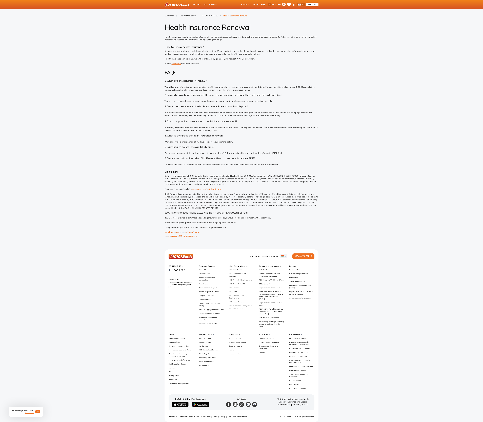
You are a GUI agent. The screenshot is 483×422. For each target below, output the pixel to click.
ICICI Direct (233, 292)
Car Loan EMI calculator (298, 352)
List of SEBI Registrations (269, 318)
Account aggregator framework (211, 310)
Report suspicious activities (209, 292)
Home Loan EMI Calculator (299, 348)
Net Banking (203, 346)
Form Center (203, 284)
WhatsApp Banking (206, 354)
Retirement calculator (297, 370)
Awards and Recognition (269, 342)
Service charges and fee (298, 274)
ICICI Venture (234, 288)
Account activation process (300, 298)
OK (38, 412)
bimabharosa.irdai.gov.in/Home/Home (182, 232)
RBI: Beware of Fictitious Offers (271, 280)
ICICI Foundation (235, 270)
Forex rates (293, 277)
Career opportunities (177, 338)
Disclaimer (206, 416)
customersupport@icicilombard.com (181, 236)
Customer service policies (179, 346)
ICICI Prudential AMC (237, 284)
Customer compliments (208, 324)
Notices (262, 352)
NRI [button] (204, 4)
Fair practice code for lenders (180, 360)
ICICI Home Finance (236, 302)
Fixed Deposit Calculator (299, 338)
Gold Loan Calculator (297, 388)
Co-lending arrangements (179, 383)
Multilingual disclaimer (177, 364)
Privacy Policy (219, 416)
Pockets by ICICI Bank (207, 358)
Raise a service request (208, 288)
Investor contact (235, 354)
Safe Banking (264, 270)
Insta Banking (204, 365)
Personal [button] (196, 4)
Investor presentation (237, 342)
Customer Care (204, 274)
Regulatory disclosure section (271, 288)
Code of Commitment (237, 416)
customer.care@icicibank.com (206, 189)
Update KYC (173, 379)
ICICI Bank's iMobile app (208, 350)
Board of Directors (266, 338)
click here (176, 63)
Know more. (29, 413)
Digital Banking (205, 338)
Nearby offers (174, 376)
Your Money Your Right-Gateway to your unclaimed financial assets (271, 324)
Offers (171, 372)
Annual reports (235, 338)
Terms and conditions (298, 281)
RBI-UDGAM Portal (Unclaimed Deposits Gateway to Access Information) (271, 311)
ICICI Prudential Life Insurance (240, 280)
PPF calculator (295, 384)
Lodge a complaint (206, 295)
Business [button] (213, 4)
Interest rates (294, 270)
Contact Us (203, 270)
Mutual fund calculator (298, 356)
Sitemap (172, 368)
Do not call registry (176, 342)
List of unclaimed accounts (209, 313)
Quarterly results (235, 346)
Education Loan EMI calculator (301, 366)
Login (310, 4)
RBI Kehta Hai (264, 284)
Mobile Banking (205, 342)
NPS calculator (295, 380)
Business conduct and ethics (180, 350)
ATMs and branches (207, 362)
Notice (231, 350)
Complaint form (205, 299)
